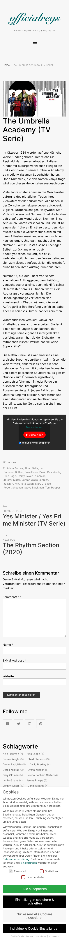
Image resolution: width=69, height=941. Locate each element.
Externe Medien (35, 877)
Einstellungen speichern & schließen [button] (34, 901)
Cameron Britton (13, 472)
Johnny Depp (13, 785)
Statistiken (51, 871)
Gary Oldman (13, 775)
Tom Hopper (52, 487)
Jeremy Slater (11, 479)
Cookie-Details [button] (17, 936)
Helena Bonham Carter (42, 775)
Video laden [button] (36, 434)
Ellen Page (9, 475)
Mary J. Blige (43, 483)
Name (8, 644)
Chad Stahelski (38, 759)
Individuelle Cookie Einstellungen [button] (34, 928)
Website (8, 676)
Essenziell (20, 871)
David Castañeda (49, 472)
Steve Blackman (34, 487)
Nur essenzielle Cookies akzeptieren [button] (34, 916)
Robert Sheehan (13, 487)
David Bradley (40, 764)
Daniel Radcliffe (14, 764)
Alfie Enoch (35, 753)
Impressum (54, 936)
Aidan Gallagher (33, 468)
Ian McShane (13, 780)
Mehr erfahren (34, 427)
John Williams (38, 785)
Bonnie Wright (13, 759)
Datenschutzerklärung (16, 859)
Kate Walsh (27, 483)
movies (12, 462)
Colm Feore (31, 472)
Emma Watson (38, 769)
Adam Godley (15, 468)
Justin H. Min (11, 483)
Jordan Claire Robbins (35, 479)
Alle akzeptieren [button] (34, 889)
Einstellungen (29, 862)
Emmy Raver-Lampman (31, 475)
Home (7, 64)
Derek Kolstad (13, 769)
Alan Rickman (13, 753)
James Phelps (36, 780)
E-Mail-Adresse (14, 660)
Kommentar (12, 597)
